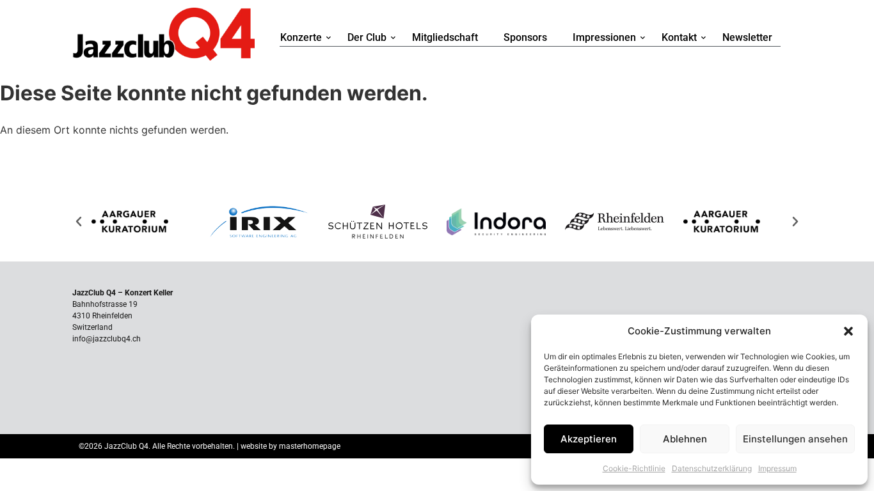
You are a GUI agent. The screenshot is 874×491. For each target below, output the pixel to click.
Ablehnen (685, 439)
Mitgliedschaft (445, 37)
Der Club (366, 37)
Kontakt (679, 37)
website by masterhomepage (290, 446)
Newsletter (747, 37)
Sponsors (525, 37)
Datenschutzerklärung (712, 468)
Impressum (777, 468)
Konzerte (301, 37)
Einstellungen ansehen (795, 439)
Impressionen (604, 37)
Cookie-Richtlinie (634, 468)
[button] (848, 331)
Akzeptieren (588, 439)
